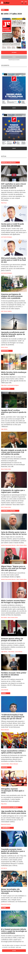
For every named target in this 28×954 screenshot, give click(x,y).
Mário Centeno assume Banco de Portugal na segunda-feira (13, 602)
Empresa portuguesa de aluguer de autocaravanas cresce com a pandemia (12, 296)
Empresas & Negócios (8, 162)
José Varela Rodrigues (6, 237)
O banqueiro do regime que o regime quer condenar (13, 491)
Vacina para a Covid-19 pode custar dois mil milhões (12, 225)
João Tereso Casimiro (6, 311)
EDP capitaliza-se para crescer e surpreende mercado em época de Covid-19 (13, 186)
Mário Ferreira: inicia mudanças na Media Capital (13, 373)
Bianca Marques (5, 729)
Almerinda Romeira (6, 824)
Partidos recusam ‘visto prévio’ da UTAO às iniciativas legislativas (13, 675)
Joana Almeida (18, 651)
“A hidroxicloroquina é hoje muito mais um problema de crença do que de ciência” (12, 717)
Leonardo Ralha (5, 764)
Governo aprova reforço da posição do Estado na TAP (12, 640)
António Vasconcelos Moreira (8, 545)
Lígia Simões (4, 429)
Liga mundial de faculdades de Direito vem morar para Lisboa (13, 812)
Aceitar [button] (14, 950)
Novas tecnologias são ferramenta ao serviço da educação (11, 891)
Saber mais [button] (18, 947)
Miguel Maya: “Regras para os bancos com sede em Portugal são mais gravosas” (13, 568)
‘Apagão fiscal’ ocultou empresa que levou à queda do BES (13, 412)
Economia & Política (8, 511)
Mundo (3, 693)
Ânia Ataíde (4, 617)
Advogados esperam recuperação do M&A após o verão (12, 791)
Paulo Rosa (4, 203)
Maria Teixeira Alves (6, 469)
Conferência (5, 828)
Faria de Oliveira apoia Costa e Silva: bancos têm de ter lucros (14, 533)
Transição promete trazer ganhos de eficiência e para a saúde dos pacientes (13, 851)
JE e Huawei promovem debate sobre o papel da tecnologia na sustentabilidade (14, 931)
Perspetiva (5, 351)
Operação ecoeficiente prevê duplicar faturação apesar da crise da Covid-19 (13, 334)
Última (3, 908)
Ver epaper (14, 52)
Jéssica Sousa (4, 347)
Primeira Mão (5, 389)
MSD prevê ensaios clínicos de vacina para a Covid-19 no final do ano (13, 260)
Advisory (4, 767)
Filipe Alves (4, 385)
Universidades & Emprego (9, 807)
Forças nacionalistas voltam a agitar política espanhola (13, 752)
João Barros (4, 868)
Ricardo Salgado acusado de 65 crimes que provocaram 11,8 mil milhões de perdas (14, 452)
